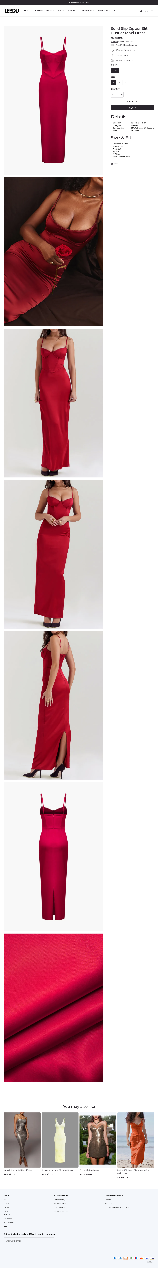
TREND (6, 1203)
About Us (108, 1203)
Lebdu (152, 1262)
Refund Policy (59, 1200)
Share (116, 164)
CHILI (115, 70)
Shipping (114, 41)
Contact (108, 1200)
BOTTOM (7, 1215)
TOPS (6, 1211)
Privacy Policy (59, 1207)
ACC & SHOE (9, 1222)
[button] (140, 10)
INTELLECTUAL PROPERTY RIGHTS (117, 1207)
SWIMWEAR (8, 1218)
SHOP (6, 1200)
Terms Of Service (61, 1211)
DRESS (6, 1207)
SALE (5, 1226)
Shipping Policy (60, 1203)
